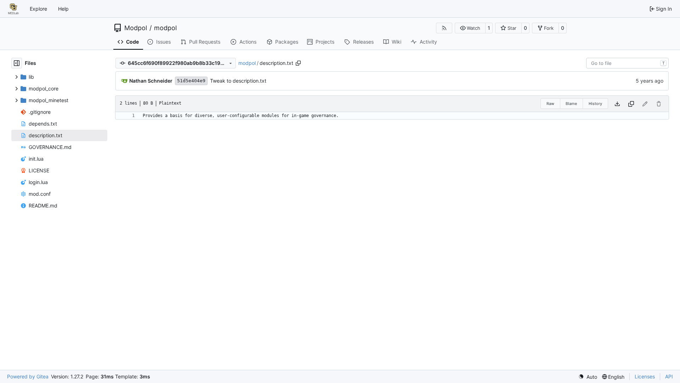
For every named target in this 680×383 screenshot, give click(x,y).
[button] (470, 28)
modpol (165, 28)
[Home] (13, 8)
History (595, 103)
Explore (38, 9)
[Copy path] (298, 63)
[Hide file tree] (16, 63)
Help (63, 9)
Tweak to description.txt (238, 81)
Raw (550, 103)
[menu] (587, 377)
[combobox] (627, 63)
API (669, 376)
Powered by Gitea (28, 376)
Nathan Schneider (150, 81)
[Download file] (617, 104)
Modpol (135, 28)
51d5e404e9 (191, 80)
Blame (571, 103)
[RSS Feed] (444, 28)
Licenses (645, 376)
